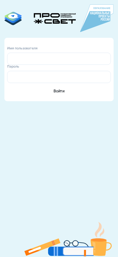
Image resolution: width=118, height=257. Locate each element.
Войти (59, 91)
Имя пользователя (22, 48)
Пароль (13, 66)
